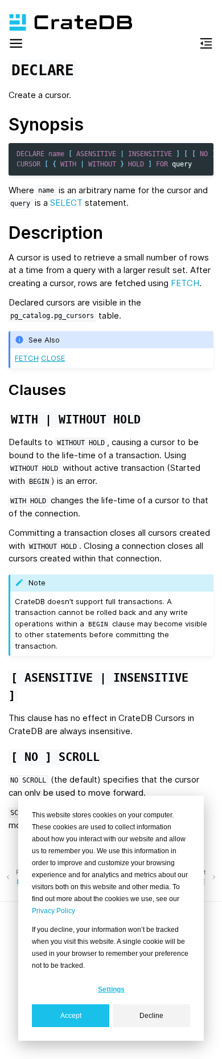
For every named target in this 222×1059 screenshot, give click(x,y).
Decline (151, 1016)
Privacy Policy (53, 911)
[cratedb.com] (65, 22)
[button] (16, 45)
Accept (70, 1016)
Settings (111, 989)
